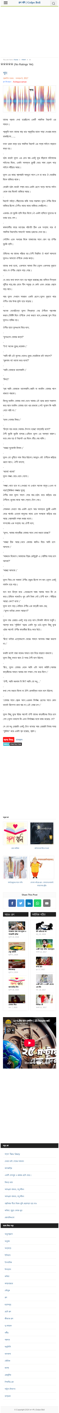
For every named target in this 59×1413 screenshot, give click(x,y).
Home (16, 60)
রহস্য (7, 1367)
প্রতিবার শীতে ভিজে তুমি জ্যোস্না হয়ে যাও (21, 1203)
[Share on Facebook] (12, 903)
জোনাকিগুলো (9, 1217)
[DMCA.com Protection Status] (12, 747)
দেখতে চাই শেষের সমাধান (14, 1161)
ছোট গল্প (8, 1311)
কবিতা (7, 1276)
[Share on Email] (47, 903)
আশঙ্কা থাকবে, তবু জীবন (14, 1189)
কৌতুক (7, 1290)
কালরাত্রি (8, 1168)
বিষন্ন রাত (9, 1182)
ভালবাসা (8, 1353)
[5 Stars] (12, 64)
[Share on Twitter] (20, 903)
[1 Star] (2, 64)
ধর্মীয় (6, 1332)
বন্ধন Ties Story (12, 1154)
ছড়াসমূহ (8, 1304)
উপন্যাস (8, 1269)
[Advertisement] (30, 31)
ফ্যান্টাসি (8, 1346)
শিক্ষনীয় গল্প (9, 1382)
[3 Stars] (7, 64)
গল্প (6, 1297)
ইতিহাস (8, 1255)
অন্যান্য (8, 1248)
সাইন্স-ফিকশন (10, 1389)
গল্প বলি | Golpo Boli (37, 1410)
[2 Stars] (4, 64)
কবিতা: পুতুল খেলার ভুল (13, 1210)
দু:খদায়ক (8, 1325)
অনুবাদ (7, 1241)
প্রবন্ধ (7, 1339)
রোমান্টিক (8, 1375)
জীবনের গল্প (9, 1318)
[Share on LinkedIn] (29, 903)
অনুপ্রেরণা (9, 1234)
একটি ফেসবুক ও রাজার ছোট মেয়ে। (18, 1175)
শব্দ (5, 73)
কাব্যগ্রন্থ (9, 1283)
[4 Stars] (9, 64)
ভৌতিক (7, 1360)
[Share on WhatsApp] (37, 903)
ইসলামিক (8, 1262)
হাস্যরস (24, 60)
